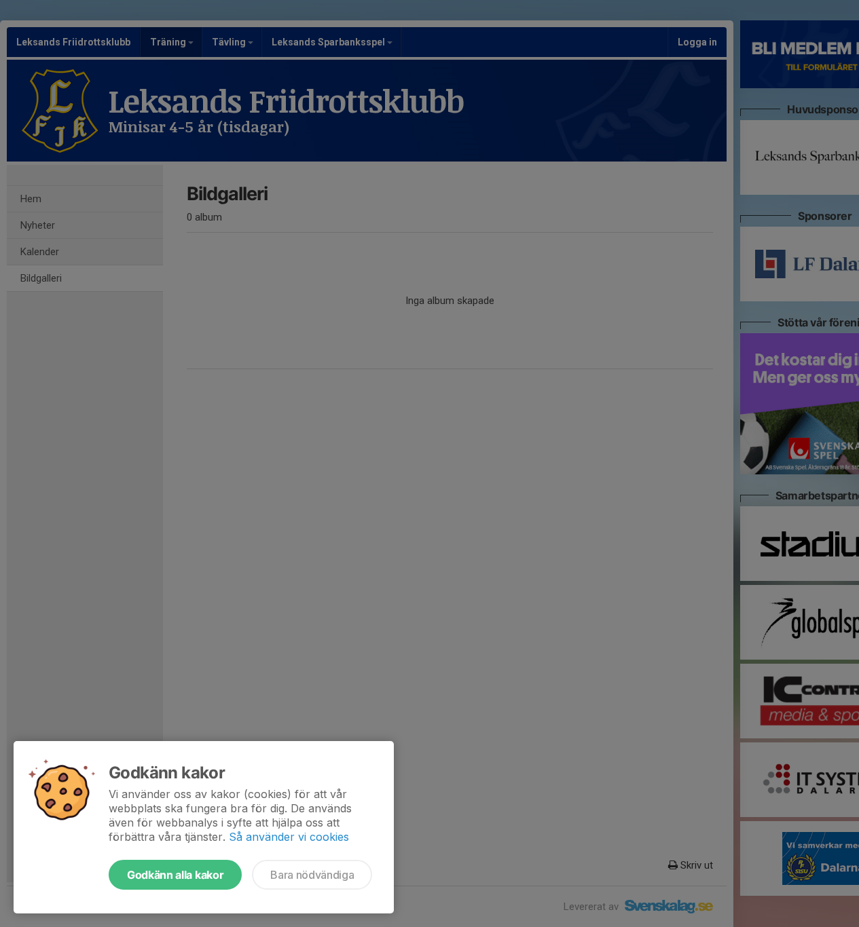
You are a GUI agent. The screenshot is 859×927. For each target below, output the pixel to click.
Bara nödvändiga (312, 875)
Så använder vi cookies (289, 837)
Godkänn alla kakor (175, 875)
